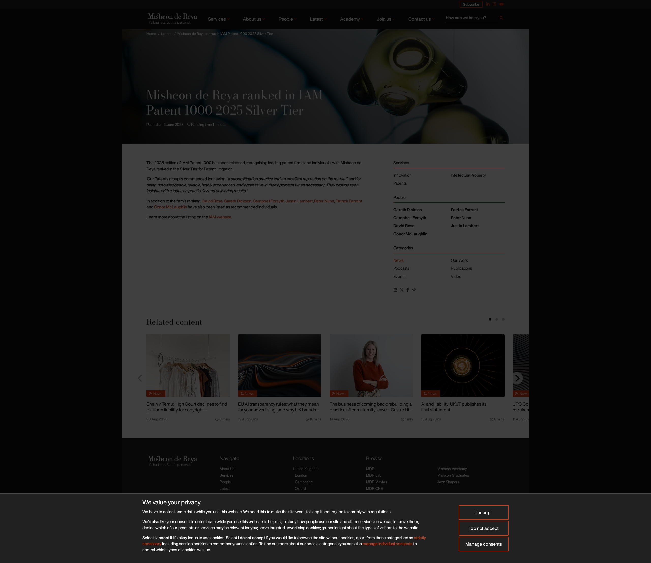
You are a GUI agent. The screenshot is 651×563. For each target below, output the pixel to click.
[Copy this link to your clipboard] (414, 290)
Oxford (300, 488)
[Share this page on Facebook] (408, 290)
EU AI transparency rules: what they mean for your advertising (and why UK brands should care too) (278, 410)
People (286, 19)
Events (399, 276)
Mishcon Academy (452, 468)
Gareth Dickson (237, 201)
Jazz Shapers (448, 481)
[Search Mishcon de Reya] (475, 19)
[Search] (501, 19)
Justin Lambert (299, 201)
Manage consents (483, 544)
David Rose (212, 201)
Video (456, 276)
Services (217, 19)
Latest (316, 19)
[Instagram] (495, 4)
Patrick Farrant (349, 201)
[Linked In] (488, 4)
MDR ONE (374, 488)
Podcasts (401, 268)
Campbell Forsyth (268, 201)
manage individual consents (387, 544)
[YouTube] (501, 4)
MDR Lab (373, 475)
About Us (227, 468)
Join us (384, 19)
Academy (350, 19)
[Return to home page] (171, 18)
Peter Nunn (324, 201)
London (301, 475)
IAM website (220, 217)
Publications (461, 268)
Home (151, 33)
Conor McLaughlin (170, 207)
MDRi (370, 468)
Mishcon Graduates (453, 475)
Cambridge (304, 481)
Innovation (402, 175)
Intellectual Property (468, 175)
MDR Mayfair (376, 481)
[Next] (517, 378)
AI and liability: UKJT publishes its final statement (453, 407)
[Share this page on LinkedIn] (395, 290)
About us (252, 19)
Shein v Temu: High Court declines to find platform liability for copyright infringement (186, 410)
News (398, 260)
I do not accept (484, 528)
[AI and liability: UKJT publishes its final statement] (463, 365)
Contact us (419, 19)
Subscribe (471, 4)
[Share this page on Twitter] (402, 290)
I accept (484, 512)
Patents (400, 183)
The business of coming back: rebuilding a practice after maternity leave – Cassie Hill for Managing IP (371, 410)
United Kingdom (306, 468)
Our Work (459, 260)
